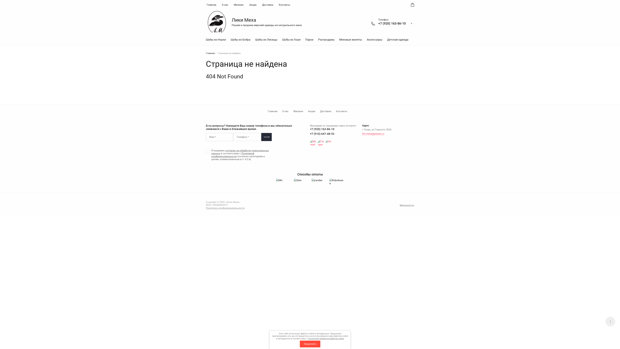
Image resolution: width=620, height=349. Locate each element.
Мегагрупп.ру (407, 205)
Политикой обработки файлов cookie (326, 338)
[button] (411, 23)
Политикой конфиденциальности (232, 155)
